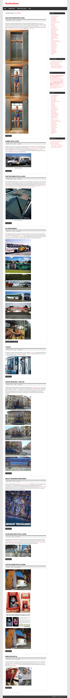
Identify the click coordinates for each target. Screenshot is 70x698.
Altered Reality (54, 19)
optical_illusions (55, 83)
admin (14, 20)
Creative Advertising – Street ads (14, 382)
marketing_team (52, 79)
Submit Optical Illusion (21, 8)
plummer (62, 84)
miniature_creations (61, 79)
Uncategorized (53, 52)
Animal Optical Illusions (55, 22)
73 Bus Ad (8, 347)
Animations (53, 23)
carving (51, 76)
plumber (60, 84)
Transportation (15, 341)
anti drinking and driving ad (12, 543)
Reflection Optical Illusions (56, 41)
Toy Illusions (53, 49)
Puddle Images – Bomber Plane (57, 66)
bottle (12, 485)
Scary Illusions (53, 44)
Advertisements (8, 135)
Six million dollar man (11, 28)
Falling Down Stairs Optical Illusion (15, 534)
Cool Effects (53, 28)
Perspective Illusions (55, 40)
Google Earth (53, 31)
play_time (57, 84)
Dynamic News (63, 696)
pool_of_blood (52, 85)
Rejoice (56, 86)
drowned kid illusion (14, 540)
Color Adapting (54, 106)
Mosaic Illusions (54, 36)
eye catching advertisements (34, 147)
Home (5, 8)
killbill (58, 78)
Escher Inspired (54, 30)
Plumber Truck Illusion (12, 141)
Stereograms (53, 46)
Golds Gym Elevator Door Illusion (14, 18)
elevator (51, 77)
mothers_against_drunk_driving (54, 80)
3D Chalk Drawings (54, 15)
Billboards (53, 24)
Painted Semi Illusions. (16, 150)
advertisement (41, 486)
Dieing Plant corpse (15, 187)
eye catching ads (20, 355)
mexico (58, 79)
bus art (21, 235)
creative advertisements (15, 664)
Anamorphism (53, 20)
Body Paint (53, 25)
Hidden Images (54, 33)
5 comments (18, 20)
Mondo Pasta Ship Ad (11, 656)
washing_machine (54, 87)
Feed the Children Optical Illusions (15, 564)
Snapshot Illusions (54, 45)
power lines (55, 85)
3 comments (18, 481)
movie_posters (60, 80)
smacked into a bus (8, 236)
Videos (52, 133)
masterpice (55, 79)
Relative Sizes (53, 42)
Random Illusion (12, 8)
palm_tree (54, 84)
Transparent (53, 50)
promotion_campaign (52, 86)
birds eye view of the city (25, 484)
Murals (52, 39)
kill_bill (60, 78)
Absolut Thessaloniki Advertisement (15, 479)
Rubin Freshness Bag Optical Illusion (28, 187)
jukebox (57, 78)
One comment (18, 231)
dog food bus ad (21, 236)
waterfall (58, 87)
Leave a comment (17, 567)
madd (62, 78)
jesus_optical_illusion (52, 78)
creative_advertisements (57, 76)
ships (40, 663)
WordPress (57, 696)
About (30, 8)
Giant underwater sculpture (56, 67)
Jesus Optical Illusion (55, 35)
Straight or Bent (54, 47)
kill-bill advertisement (19, 28)
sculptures (59, 86)
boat (13, 663)
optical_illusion (58, 82)
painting (51, 84)
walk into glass (40, 542)
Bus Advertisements (11, 228)
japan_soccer (59, 77)
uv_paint (63, 86)
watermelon (60, 87)
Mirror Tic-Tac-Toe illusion (56, 65)
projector (58, 85)
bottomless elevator (30, 28)
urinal (61, 86)
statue (17, 389)
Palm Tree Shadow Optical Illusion (15, 176)
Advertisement (32, 352)
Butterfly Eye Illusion (55, 64)
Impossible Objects (54, 34)
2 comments (19, 143)
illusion (55, 77)
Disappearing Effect (54, 29)
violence (51, 87)
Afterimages (53, 18)
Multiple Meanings (54, 38)
